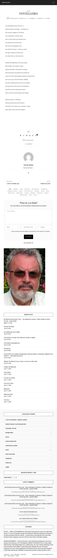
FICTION (7, 437)
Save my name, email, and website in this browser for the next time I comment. (31, 231)
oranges (27, 193)
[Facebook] (21, 135)
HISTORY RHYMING (9, 326)
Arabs (21, 189)
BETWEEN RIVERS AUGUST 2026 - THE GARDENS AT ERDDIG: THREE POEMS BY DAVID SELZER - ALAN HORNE (28, 488)
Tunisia (35, 194)
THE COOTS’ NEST (8, 383)
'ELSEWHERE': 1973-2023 (10, 428)
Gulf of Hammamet (29, 191)
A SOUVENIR (7, 372)
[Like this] (36, 135)
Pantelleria (33, 193)
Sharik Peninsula (23, 194)
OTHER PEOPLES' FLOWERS (11, 445)
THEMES (7, 467)
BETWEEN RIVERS (9, 432)
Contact (17, 555)
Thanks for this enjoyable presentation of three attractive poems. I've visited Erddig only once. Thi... (28, 500)
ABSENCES (7, 389)
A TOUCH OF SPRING (9, 378)
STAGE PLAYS (8, 462)
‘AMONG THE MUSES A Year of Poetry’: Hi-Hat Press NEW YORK (20, 361)
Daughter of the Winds (12, 191)
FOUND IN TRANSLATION (10, 441)
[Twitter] (23, 135)
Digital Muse (6, 554)
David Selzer (6, 2)
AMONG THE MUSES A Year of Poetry (38, 543)
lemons (43, 191)
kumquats (37, 191)
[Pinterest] (27, 135)
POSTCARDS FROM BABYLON (12, 343)
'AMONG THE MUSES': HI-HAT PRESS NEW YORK (15, 424)
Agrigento (16, 189)
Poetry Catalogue (11, 555)
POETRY (28, 11)
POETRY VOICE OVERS (10, 454)
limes (48, 191)
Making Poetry (17, 554)
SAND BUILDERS (8, 394)
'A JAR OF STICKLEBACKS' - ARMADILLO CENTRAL (16, 419)
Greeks (21, 191)
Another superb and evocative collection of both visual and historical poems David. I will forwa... (28, 508)
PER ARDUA (7, 348)
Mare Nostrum (20, 193)
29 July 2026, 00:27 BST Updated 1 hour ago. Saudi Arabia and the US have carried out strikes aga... (28, 521)
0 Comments (32, 18)
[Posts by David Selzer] (8, 18)
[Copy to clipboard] (32, 135)
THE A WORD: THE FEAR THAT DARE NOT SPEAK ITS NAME (19, 337)
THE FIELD (6, 400)
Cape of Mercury (35, 189)
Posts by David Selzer (28, 167)
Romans (47, 193)
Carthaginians (44, 189)
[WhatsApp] (29, 135)
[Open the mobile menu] (53, 3)
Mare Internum (12, 193)
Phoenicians (40, 193)
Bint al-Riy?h (27, 189)
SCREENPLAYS (8, 458)
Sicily (30, 194)
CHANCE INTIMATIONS (10, 367)
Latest (11, 554)
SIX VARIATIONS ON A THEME (12, 332)
